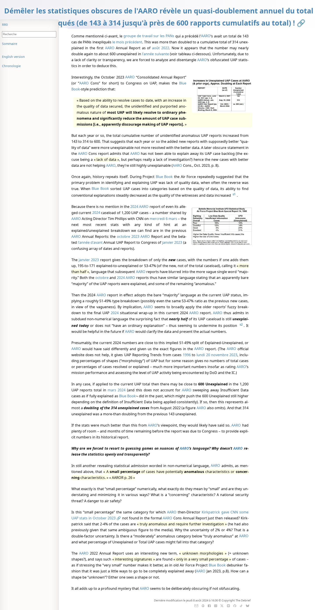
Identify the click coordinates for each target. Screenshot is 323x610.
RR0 (5, 24)
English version (13, 57)
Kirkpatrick (211, 512)
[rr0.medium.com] (203, 605)
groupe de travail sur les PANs (148, 36)
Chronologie (11, 66)
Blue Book (164, 176)
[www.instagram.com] (216, 605)
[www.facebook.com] (209, 605)
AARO (205, 36)
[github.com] (235, 605)
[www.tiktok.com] (241, 605)
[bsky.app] (247, 605)
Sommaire (9, 44)
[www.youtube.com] (228, 605)
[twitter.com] (222, 605)
